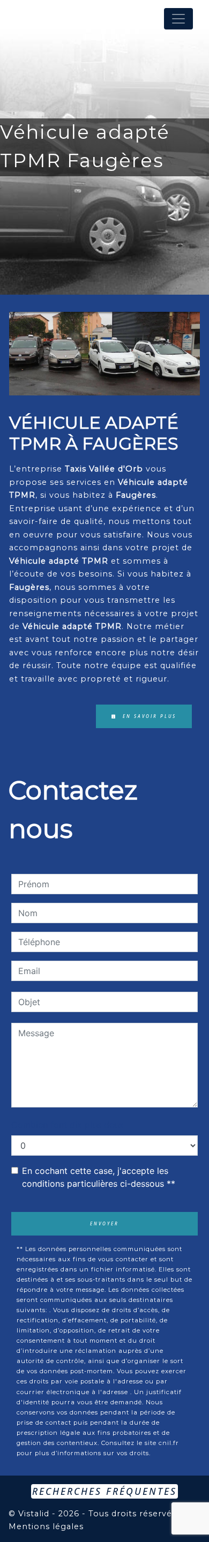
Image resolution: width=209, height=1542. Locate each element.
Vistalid (33, 1513)
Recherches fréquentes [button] (104, 1491)
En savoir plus (148, 716)
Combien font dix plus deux (67, 1124)
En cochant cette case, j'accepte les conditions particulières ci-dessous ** (98, 1177)
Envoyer (104, 1223)
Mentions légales (46, 1526)
